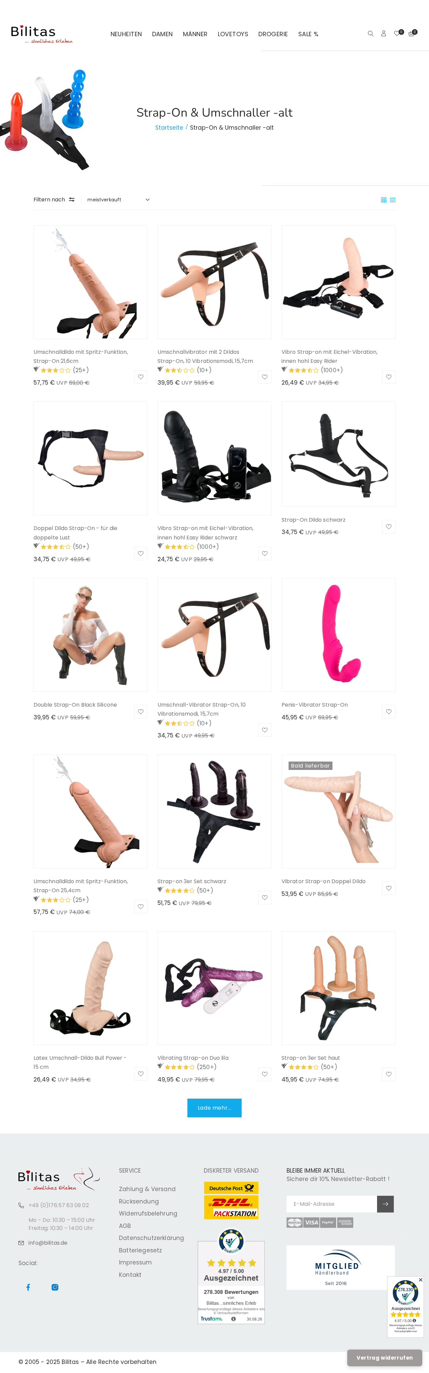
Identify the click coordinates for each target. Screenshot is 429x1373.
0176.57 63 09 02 (96, 8)
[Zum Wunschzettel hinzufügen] (140, 377)
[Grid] (384, 199)
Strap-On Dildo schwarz (314, 520)
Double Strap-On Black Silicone (75, 705)
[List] (392, 199)
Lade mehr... (215, 1108)
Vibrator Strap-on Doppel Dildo (324, 881)
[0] (397, 34)
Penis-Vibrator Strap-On (315, 705)
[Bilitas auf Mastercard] (295, 1223)
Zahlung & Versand (147, 1189)
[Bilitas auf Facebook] (405, 8)
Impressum (135, 1262)
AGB (125, 1226)
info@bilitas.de (48, 1243)
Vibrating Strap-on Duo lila (193, 1058)
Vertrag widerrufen (385, 1357)
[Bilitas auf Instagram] (413, 8)
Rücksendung (139, 1201)
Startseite (169, 128)
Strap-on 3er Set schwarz (192, 881)
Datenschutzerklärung (151, 1238)
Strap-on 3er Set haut (311, 1058)
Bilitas (70, 1362)
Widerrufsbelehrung (148, 1213)
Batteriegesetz (140, 1250)
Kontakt (130, 1275)
